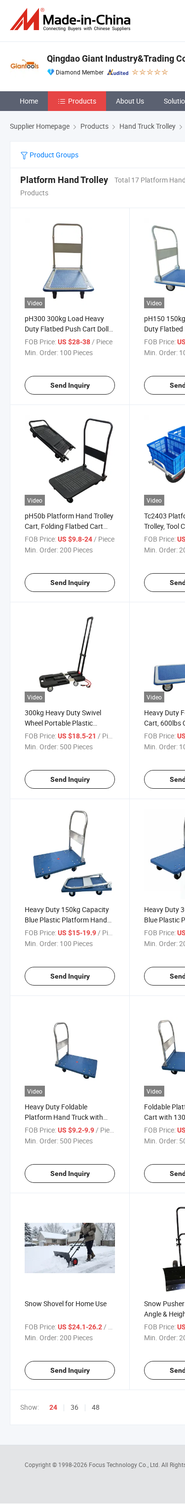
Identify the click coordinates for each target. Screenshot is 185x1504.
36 (74, 1407)
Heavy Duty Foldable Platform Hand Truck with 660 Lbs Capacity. (64, 1117)
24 (53, 1407)
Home (29, 101)
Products (82, 101)
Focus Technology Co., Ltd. (125, 1464)
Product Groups (53, 154)
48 (96, 1407)
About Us (130, 101)
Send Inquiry (70, 385)
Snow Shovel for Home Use (66, 1303)
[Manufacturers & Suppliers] (72, 19)
